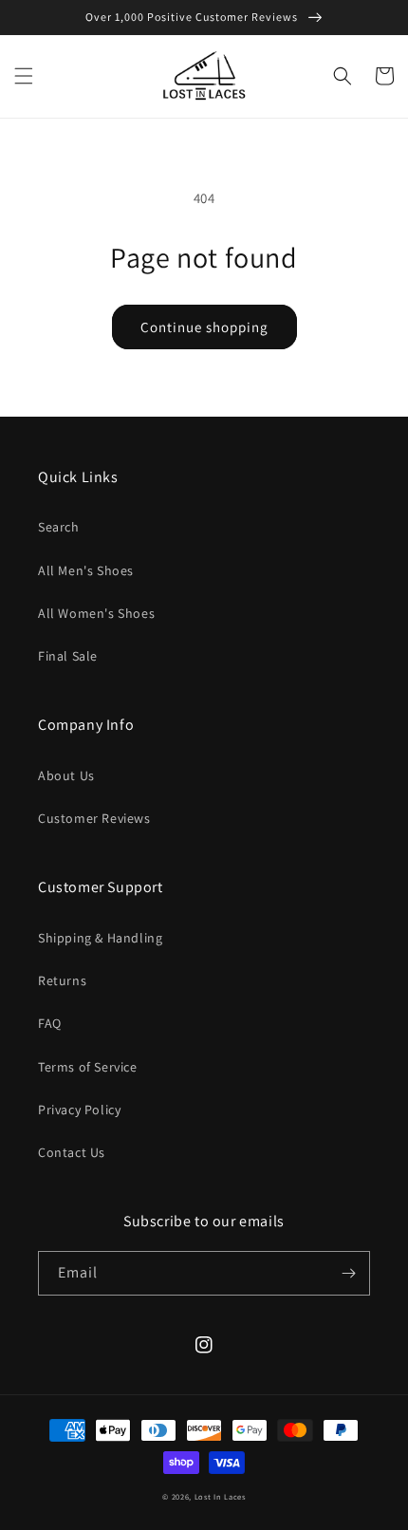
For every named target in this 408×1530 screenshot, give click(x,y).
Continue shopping (204, 327)
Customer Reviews (94, 818)
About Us (66, 775)
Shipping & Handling (100, 937)
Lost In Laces (220, 1496)
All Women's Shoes (96, 613)
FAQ (50, 1023)
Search (59, 526)
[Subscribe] (348, 1273)
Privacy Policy (79, 1109)
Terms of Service (88, 1066)
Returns (62, 980)
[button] (24, 76)
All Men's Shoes (86, 570)
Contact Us (71, 1152)
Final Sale (68, 655)
